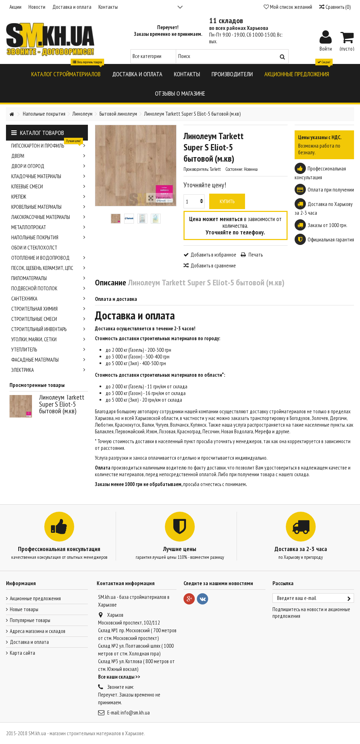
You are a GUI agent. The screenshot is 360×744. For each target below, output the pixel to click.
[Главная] (11, 114)
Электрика (22, 370)
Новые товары (24, 609)
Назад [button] (98, 165)
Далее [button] (172, 165)
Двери (17, 156)
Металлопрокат (28, 227)
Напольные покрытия (34, 237)
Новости (36, 7)
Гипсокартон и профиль (46, 145)
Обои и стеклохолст (34, 247)
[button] (66, 73)
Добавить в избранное (213, 254)
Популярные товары (30, 620)
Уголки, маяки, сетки (34, 339)
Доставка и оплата (71, 7)
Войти (326, 48)
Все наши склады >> (119, 676)
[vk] (202, 598)
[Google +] (189, 598)
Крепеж (18, 196)
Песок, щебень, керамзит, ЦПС (42, 268)
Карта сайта (22, 652)
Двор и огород (27, 166)
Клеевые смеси (27, 186)
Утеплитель (24, 349)
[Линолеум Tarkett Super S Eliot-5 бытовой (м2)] (115, 218)
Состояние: (234, 169)
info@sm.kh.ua (135, 712)
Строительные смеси (34, 319)
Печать (255, 254)
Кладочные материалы (36, 176)
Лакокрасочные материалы (40, 217)
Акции (15, 7)
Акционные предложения (35, 598)
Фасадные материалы (35, 359)
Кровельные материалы (36, 206)
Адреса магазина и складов (37, 631)
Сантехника (24, 298)
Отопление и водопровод (40, 257)
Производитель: (196, 169)
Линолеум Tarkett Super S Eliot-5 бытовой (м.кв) (61, 404)
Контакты (108, 7)
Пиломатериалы (29, 278)
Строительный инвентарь (38, 329)
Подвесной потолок (34, 288)
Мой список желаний (290, 7)
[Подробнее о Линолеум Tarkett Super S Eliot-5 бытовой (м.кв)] (22, 406)
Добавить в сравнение (213, 265)
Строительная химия (34, 308)
